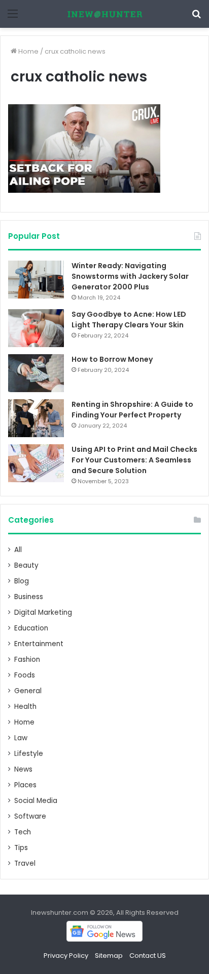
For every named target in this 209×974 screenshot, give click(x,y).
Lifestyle (28, 753)
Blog (21, 581)
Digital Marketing (43, 612)
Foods (24, 675)
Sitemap (109, 955)
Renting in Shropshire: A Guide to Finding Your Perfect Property (132, 409)
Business (28, 597)
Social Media (35, 801)
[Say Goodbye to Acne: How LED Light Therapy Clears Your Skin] (36, 328)
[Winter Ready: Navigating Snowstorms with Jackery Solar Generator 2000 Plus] (36, 280)
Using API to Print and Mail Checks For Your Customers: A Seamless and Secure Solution (134, 460)
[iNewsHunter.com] (104, 14)
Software (30, 816)
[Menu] (13, 17)
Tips (21, 848)
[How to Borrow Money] (36, 373)
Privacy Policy (66, 955)
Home (28, 51)
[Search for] (196, 17)
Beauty (26, 565)
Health (25, 706)
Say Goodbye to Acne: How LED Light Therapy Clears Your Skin (129, 319)
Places (25, 785)
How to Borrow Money (112, 359)
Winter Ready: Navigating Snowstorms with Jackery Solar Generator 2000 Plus (130, 276)
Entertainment (38, 644)
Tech (22, 832)
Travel (25, 863)
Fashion (27, 659)
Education (31, 628)
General (28, 691)
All (18, 550)
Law (20, 738)
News (23, 769)
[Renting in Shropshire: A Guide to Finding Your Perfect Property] (36, 418)
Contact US (147, 955)
